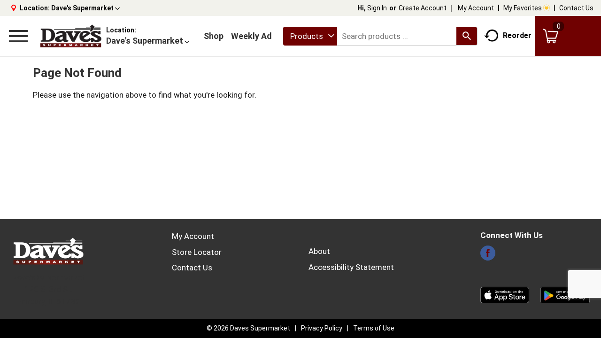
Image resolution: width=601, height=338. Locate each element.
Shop (213, 36)
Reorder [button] (517, 35)
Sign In (377, 8)
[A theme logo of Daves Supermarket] (70, 36)
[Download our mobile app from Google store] (565, 294)
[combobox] (310, 36)
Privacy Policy (321, 328)
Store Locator (197, 252)
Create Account (423, 8)
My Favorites (522, 8)
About (319, 251)
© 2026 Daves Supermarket (248, 328)
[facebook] (487, 256)
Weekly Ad (251, 36)
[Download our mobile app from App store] (505, 294)
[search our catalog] (466, 36)
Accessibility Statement (351, 267)
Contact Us (576, 8)
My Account (476, 8)
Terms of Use (373, 328)
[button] (85, 8)
